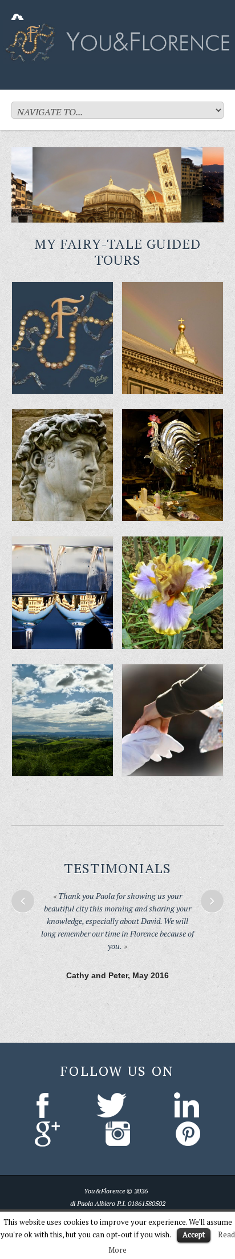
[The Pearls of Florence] (62, 338)
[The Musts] (172, 338)
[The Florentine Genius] (62, 465)
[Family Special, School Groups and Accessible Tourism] (172, 720)
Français (161, 1205)
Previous (22, 901)
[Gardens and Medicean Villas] (172, 592)
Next (212, 901)
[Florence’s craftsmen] (172, 465)
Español (129, 1205)
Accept (194, 1234)
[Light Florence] (62, 592)
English (70, 1205)
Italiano (99, 1205)
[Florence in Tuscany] (62, 720)
